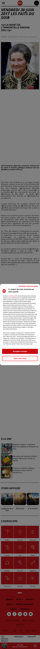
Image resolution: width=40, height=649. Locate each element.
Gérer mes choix (20, 358)
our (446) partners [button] (13, 296)
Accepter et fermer (20, 351)
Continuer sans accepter (28, 286)
